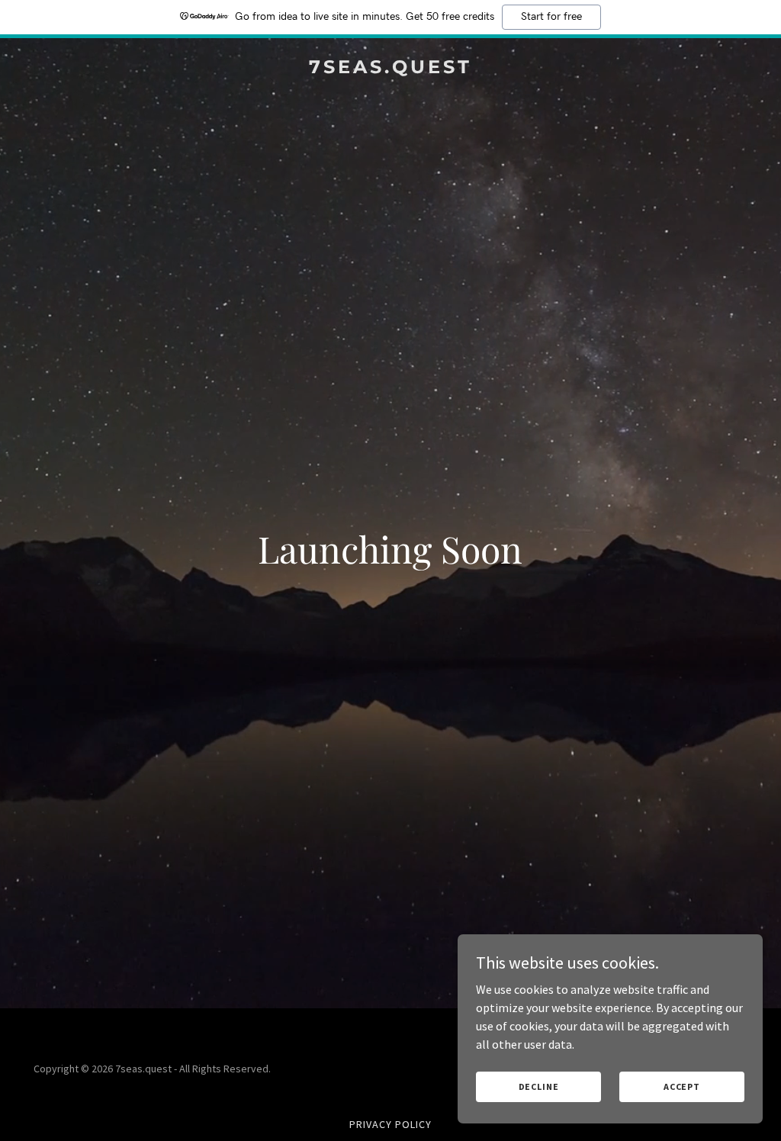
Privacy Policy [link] (390, 1124)
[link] (390, 68)
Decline (539, 1086)
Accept (682, 1086)
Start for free (551, 16)
